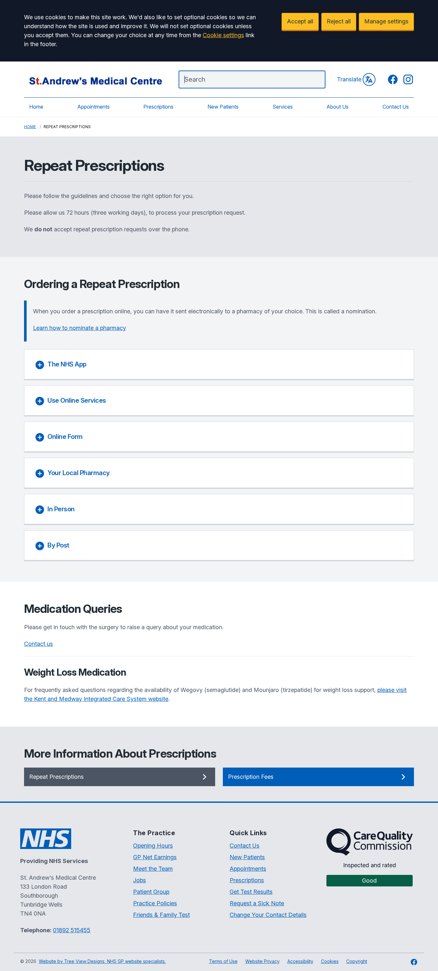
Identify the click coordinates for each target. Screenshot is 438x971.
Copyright (356, 961)
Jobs (139, 880)
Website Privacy (262, 961)
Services (283, 106)
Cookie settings (223, 35)
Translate (349, 79)
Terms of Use (223, 961)
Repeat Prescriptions (56, 776)
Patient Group (151, 891)
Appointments (93, 106)
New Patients (223, 106)
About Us (337, 106)
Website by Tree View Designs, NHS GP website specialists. (102, 961)
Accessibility (300, 961)
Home (36, 106)
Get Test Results (251, 891)
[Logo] (95, 79)
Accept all (300, 21)
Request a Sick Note (257, 903)
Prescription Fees (251, 776)
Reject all (339, 21)
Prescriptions (158, 106)
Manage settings (386, 21)
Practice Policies (155, 903)
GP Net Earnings (155, 857)
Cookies (330, 961)
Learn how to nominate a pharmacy (79, 328)
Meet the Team (153, 868)
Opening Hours (153, 845)
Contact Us (396, 106)
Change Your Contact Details (268, 914)
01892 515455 (71, 930)
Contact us (38, 643)
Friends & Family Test (161, 914)
